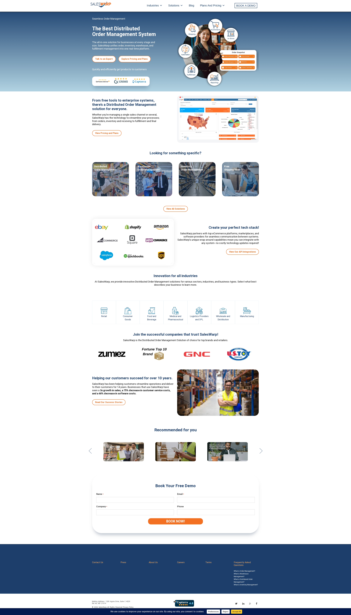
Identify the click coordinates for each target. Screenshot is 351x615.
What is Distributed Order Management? (243, 580)
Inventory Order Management (192, 168)
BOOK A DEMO (246, 5)
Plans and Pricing (210, 5)
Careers (181, 562)
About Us (153, 562)
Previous (90, 452)
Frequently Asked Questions (242, 563)
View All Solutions (175, 209)
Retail (104, 316)
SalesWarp (103, 607)
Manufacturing (247, 316)
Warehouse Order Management (149, 168)
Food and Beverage (151, 318)
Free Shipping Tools (232, 168)
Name (99, 494)
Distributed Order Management (105, 168)
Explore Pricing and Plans (134, 59)
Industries (153, 5)
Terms (208, 562)
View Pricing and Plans (106, 133)
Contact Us (97, 562)
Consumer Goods (128, 318)
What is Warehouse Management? (241, 575)
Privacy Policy (128, 607)
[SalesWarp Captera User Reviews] (183, 603)
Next (261, 452)
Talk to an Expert (104, 59)
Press (123, 562)
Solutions (173, 5)
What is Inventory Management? (246, 585)
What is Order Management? (244, 571)
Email (180, 494)
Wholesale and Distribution (223, 318)
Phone (180, 506)
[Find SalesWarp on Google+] (250, 604)
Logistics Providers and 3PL (199, 318)
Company (101, 506)
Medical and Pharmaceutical (175, 318)
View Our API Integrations (242, 251)
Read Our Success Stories (108, 402)
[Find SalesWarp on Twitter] (236, 603)
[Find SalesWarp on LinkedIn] (243, 603)
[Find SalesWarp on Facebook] (256, 603)
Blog (191, 5)
